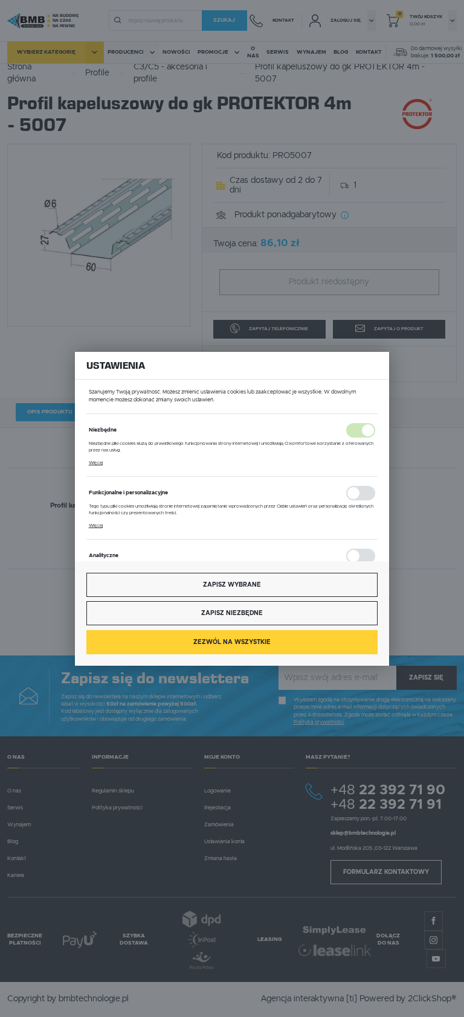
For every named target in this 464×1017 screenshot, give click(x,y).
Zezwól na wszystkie (232, 642)
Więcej (96, 463)
